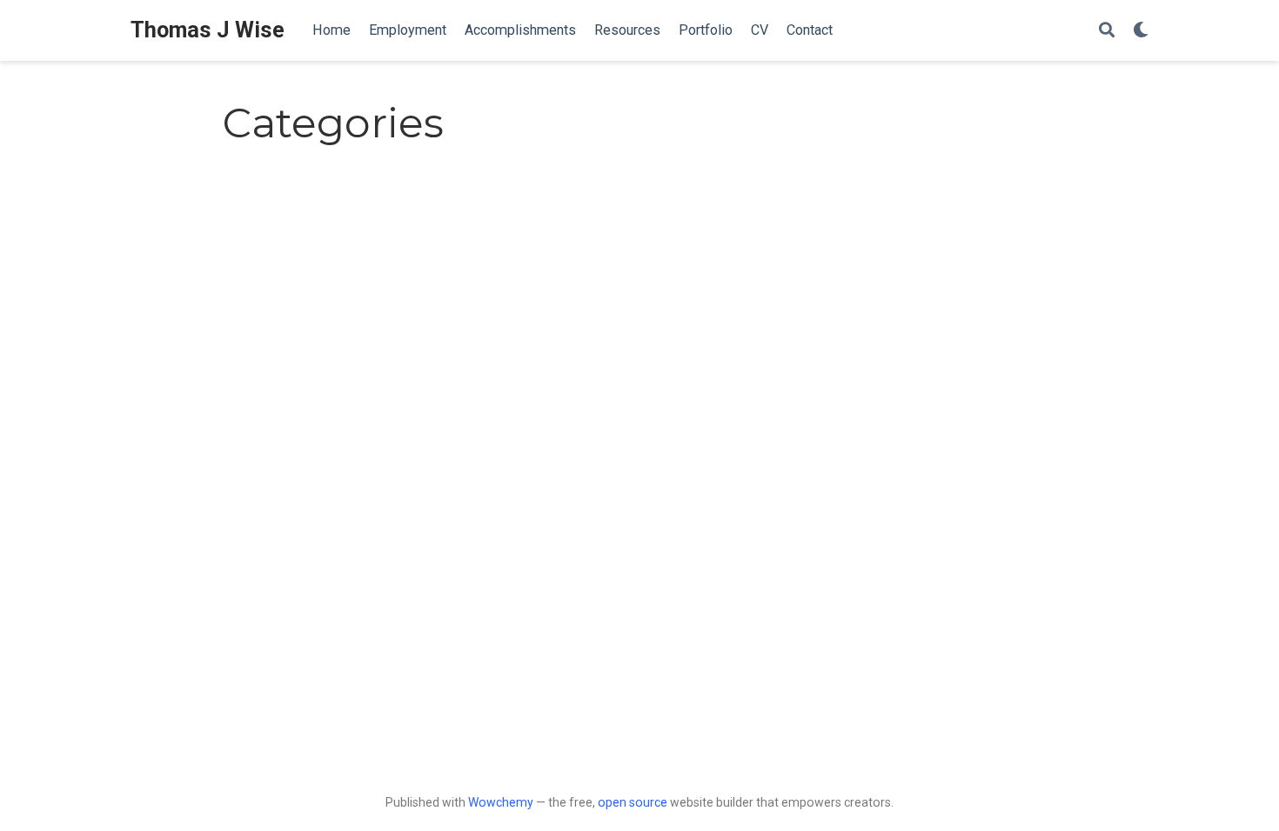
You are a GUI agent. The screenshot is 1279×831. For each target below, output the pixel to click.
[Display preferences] (1140, 31)
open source (632, 802)
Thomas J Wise (208, 30)
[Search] (1107, 31)
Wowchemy (500, 802)
